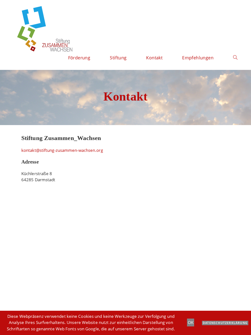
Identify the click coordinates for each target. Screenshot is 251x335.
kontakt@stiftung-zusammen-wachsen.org (62, 150)
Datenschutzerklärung (225, 323)
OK (190, 322)
